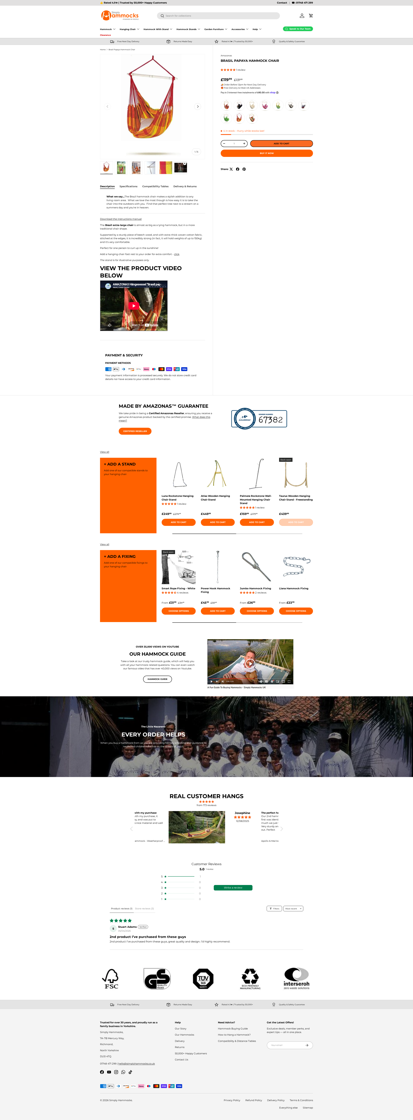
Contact (282, 2)
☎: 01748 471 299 (302, 2)
